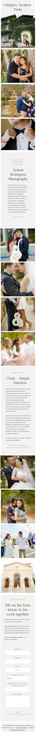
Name (17, 649)
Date (17, 666)
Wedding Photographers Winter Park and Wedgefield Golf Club (17, 573)
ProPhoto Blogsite (21, 727)
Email (17, 658)
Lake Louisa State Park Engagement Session (18, 503)
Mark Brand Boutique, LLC (18, 730)
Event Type (17, 675)
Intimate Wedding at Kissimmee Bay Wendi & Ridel (17, 537)
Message (17, 694)
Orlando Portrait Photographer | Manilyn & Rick (18, 58)
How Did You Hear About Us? (18, 685)
